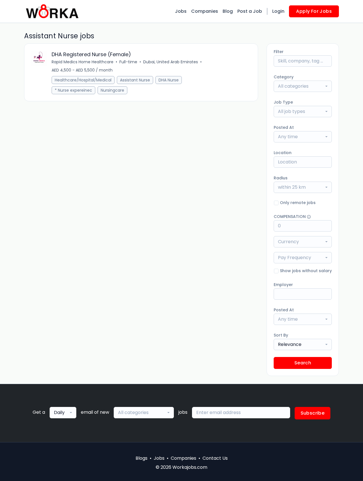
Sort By (281, 335)
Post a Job (249, 11)
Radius (281, 178)
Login (278, 11)
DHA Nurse (169, 80)
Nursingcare (112, 90)
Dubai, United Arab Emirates (170, 62)
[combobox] (303, 86)
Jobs (181, 11)
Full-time (128, 62)
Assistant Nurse (135, 80)
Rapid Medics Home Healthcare (82, 62)
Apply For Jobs (314, 11)
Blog (228, 11)
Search (302, 363)
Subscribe (313, 413)
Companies (204, 11)
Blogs (141, 458)
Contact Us (215, 458)
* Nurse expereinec (73, 90)
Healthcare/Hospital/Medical (83, 80)
